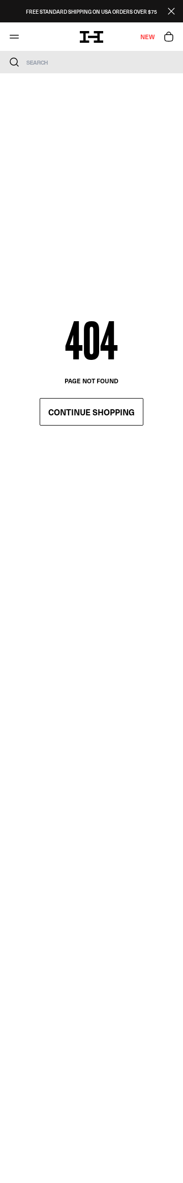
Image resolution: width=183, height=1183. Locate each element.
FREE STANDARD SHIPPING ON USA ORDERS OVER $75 (91, 11)
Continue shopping (91, 411)
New (147, 37)
